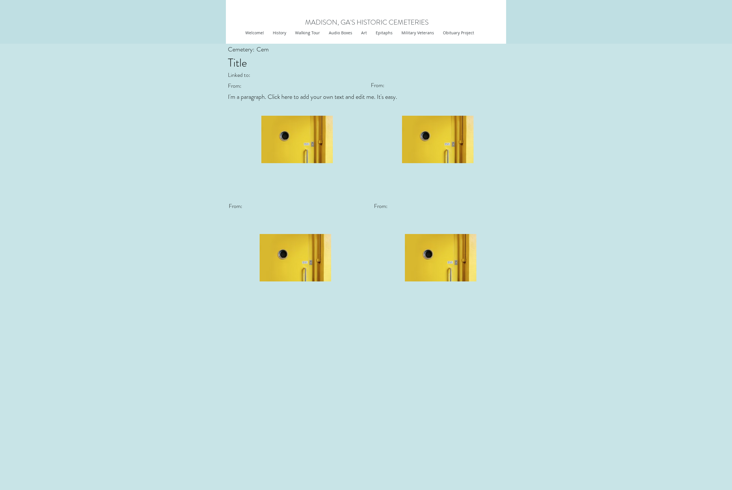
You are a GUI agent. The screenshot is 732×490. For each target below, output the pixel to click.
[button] (364, 33)
